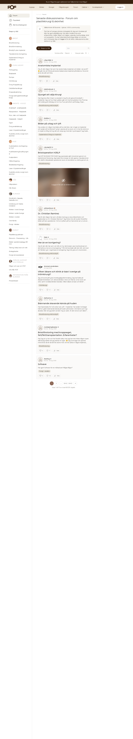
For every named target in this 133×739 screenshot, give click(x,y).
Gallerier (84, 7)
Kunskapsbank (97, 7)
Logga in (120, 7)
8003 (70, 383)
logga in (63, 39)
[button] (61, 383)
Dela (57, 81)
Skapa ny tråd (45, 48)
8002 (65, 383)
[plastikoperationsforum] (11, 7)
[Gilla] (40, 81)
